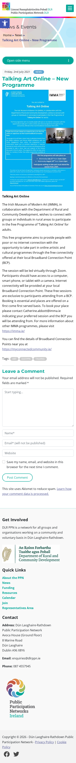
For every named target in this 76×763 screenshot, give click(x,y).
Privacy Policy (44, 742)
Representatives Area (18, 608)
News (19, 35)
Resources (9, 593)
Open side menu (18, 60)
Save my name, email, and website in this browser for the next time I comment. (35, 464)
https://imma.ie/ (13, 331)
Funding (8, 588)
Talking (40, 358)
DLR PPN (26, 358)
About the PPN (13, 578)
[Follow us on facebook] (6, 755)
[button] (5, 23)
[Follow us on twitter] (16, 755)
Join (5, 603)
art (14, 358)
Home (7, 35)
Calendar (8, 598)
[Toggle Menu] (70, 8)
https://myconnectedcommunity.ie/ (27, 349)
